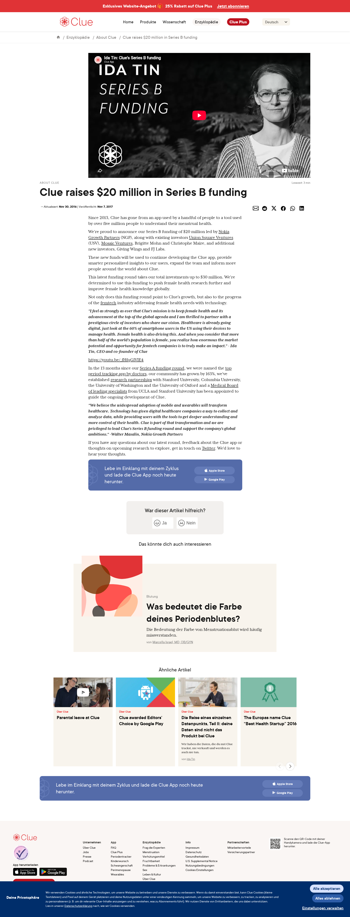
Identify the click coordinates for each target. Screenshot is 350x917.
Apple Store (217, 471)
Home (128, 21)
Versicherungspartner (241, 852)
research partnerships (131, 379)
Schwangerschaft (122, 865)
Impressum (193, 847)
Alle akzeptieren (326, 888)
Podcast (88, 861)
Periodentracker (121, 856)
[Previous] (279, 766)
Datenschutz (194, 852)
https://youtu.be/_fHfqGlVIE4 (116, 360)
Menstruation (151, 852)
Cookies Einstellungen (199, 870)
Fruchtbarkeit (151, 861)
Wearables (117, 874)
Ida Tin (191, 759)
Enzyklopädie (206, 21)
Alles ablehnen (327, 898)
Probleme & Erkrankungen (159, 865)
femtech (108, 303)
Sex (145, 870)
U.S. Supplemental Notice (202, 861)
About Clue (106, 37)
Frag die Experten (154, 847)
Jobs (86, 852)
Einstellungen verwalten (323, 908)
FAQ (113, 847)
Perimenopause (121, 870)
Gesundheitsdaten (197, 856)
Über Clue (62, 711)
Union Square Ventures (211, 237)
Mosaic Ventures (116, 243)
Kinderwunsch (120, 861)
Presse (87, 856)
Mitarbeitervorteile (239, 847)
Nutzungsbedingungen (200, 865)
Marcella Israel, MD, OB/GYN (173, 642)
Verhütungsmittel (154, 856)
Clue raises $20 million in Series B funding (160, 37)
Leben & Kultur (152, 874)
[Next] (290, 766)
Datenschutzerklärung (78, 906)
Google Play (217, 480)
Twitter (208, 448)
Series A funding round (162, 368)
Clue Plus (238, 21)
